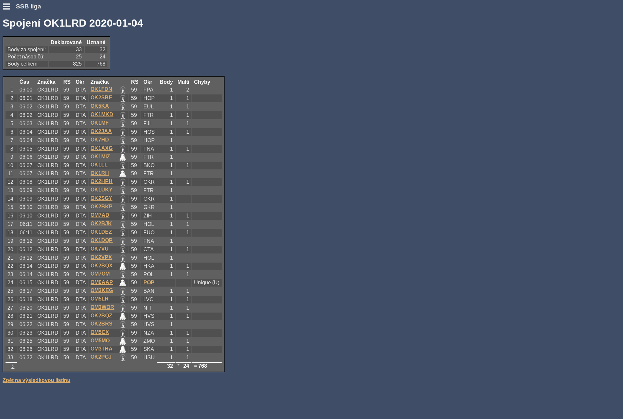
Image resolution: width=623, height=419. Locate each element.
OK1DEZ (101, 232)
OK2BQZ (101, 315)
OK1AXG (102, 148)
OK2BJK (101, 223)
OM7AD (100, 215)
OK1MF (100, 123)
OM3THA (102, 348)
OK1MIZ (100, 156)
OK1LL (99, 164)
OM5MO (100, 340)
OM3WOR (102, 307)
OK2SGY (101, 198)
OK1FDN (101, 89)
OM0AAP (102, 282)
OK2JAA (101, 131)
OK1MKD (102, 114)
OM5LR (100, 299)
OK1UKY (102, 189)
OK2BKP (102, 206)
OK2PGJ (101, 357)
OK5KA (100, 106)
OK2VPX (101, 257)
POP (148, 282)
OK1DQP (102, 240)
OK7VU (100, 249)
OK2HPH (102, 181)
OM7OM (100, 274)
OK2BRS (102, 324)
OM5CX (100, 332)
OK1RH (100, 173)
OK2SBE (101, 97)
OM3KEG (102, 290)
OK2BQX (102, 265)
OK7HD (100, 139)
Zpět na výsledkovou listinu (36, 380)
